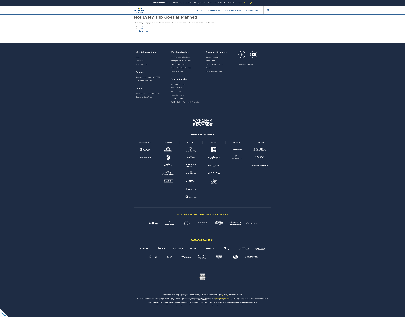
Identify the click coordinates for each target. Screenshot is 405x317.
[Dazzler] (214, 165)
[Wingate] (191, 158)
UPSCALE (236, 142)
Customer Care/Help (144, 81)
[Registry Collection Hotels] (259, 150)
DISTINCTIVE (259, 142)
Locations (140, 61)
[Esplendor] (214, 158)
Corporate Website (212, 57)
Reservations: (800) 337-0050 (148, 94)
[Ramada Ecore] (191, 197)
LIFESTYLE (214, 142)
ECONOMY (168, 142)
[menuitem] (200, 10)
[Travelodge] (168, 181)
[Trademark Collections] (237, 158)
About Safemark (177, 95)
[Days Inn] (168, 150)
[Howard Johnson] (168, 173)
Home (141, 26)
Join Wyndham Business (180, 57)
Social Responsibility (213, 71)
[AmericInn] (191, 173)
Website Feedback (245, 65)
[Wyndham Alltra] (214, 181)
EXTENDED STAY (145, 142)
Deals (141, 29)
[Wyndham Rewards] (202, 122)
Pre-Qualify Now (249, 3)
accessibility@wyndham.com (222, 298)
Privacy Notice (176, 88)
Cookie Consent (177, 98)
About (138, 57)
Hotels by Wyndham (202, 134)
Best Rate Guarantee (179, 84)
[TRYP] (214, 150)
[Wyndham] (237, 150)
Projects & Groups (178, 64)
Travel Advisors (177, 71)
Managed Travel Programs (181, 61)
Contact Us (143, 31)
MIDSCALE (191, 142)
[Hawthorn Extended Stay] (145, 150)
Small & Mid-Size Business (181, 68)
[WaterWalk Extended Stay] (145, 158)
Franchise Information (214, 64)
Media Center (210, 61)
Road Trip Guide (142, 64)
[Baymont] (191, 181)
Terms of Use (176, 91)
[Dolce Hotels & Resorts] (259, 158)
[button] (128, 3)
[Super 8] (168, 158)
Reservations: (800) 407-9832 (148, 77)
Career (208, 68)
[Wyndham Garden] (191, 165)
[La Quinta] (191, 150)
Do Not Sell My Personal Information (185, 102)
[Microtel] (168, 165)
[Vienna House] (214, 173)
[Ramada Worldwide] (191, 189)
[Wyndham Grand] (259, 165)
